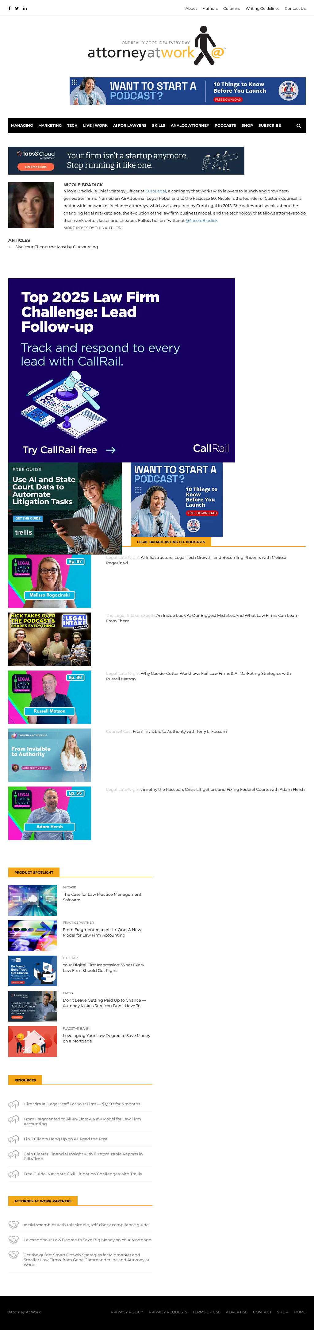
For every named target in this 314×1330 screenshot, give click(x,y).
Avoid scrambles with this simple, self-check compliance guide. (87, 1224)
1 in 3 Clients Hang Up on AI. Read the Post (65, 1138)
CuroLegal (155, 190)
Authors (210, 8)
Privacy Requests (168, 1312)
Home (300, 1312)
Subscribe (269, 125)
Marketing (50, 125)
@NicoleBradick (202, 220)
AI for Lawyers (130, 125)
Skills (158, 125)
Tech (72, 125)
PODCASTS (225, 125)
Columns (231, 8)
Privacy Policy (127, 1312)
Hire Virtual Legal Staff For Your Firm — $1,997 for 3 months (82, 1103)
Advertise (236, 1312)
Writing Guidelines (262, 8)
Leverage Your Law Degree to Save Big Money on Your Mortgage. (88, 1239)
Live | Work (95, 125)
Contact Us (295, 8)
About (191, 8)
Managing (22, 125)
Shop (247, 125)
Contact (262, 1312)
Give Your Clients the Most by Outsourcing (56, 246)
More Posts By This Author (92, 228)
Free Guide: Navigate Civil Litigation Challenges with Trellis (83, 1173)
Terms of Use (206, 1312)
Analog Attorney (190, 125)
